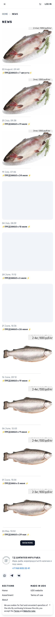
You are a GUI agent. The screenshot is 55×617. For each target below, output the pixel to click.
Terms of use (37, 595)
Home (5, 14)
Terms (17, 611)
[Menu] (4, 4)
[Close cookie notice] (49, 605)
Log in (48, 4)
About (5, 600)
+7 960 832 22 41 (21, 568)
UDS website (37, 590)
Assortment (7, 595)
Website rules (29, 611)
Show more (27, 543)
